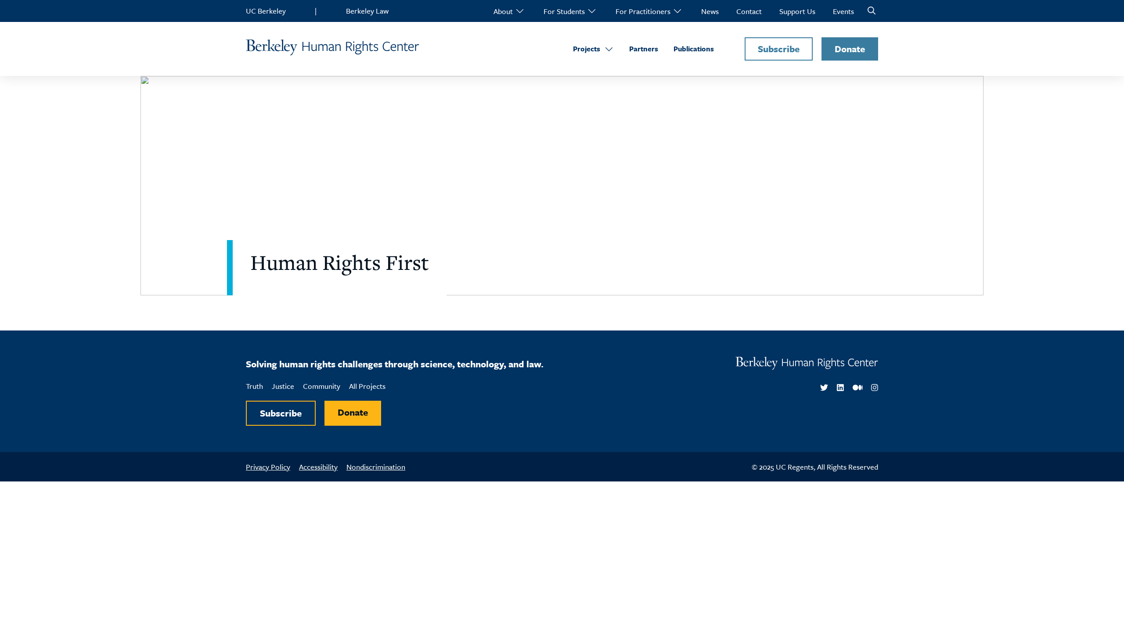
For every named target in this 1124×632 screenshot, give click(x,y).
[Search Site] (871, 11)
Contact (749, 11)
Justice (283, 386)
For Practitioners (643, 11)
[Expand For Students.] (591, 11)
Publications (694, 48)
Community (321, 386)
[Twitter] (824, 388)
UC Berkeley (266, 10)
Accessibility (318, 466)
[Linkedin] (840, 388)
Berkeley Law (367, 10)
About (503, 11)
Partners (643, 48)
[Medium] (858, 388)
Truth (254, 386)
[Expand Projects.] (609, 49)
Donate (850, 48)
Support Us (797, 11)
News (710, 11)
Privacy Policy (268, 466)
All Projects (367, 386)
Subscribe (779, 48)
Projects (586, 48)
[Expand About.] (519, 11)
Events (843, 11)
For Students (564, 11)
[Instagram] (874, 388)
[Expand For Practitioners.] (677, 11)
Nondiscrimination (375, 466)
